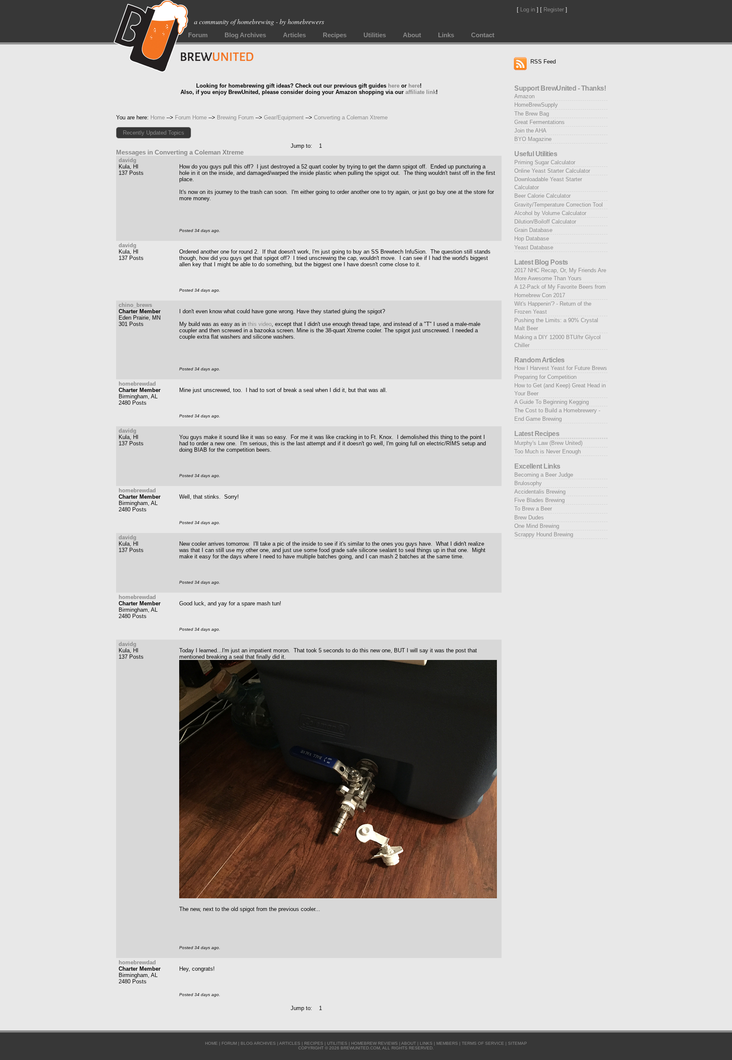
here (393, 86)
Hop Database (531, 238)
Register (553, 9)
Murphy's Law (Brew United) (548, 443)
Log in (527, 9)
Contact (482, 35)
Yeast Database (533, 247)
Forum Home (191, 117)
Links (446, 35)
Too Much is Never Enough (547, 451)
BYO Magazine (533, 139)
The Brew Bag (531, 113)
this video (260, 324)
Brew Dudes (529, 517)
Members (447, 1043)
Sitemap (517, 1043)
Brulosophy (528, 483)
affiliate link (420, 92)
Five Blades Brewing (539, 500)
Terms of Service (483, 1043)
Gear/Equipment (284, 117)
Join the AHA (530, 130)
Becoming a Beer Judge (543, 475)
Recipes (335, 35)
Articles (294, 35)
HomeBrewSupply (536, 105)
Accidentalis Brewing (540, 492)
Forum (198, 35)
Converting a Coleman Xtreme (351, 117)
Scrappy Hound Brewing (543, 534)
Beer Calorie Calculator (542, 196)
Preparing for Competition (545, 377)
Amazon (524, 96)
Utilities (374, 35)
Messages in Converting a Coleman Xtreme (180, 152)
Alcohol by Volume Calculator (550, 213)
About (412, 35)
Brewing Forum (235, 117)
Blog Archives (245, 35)
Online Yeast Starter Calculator (552, 171)
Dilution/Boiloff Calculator (545, 221)
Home (157, 117)
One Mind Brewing (536, 526)
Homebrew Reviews (374, 1043)
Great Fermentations (539, 122)
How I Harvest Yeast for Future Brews (560, 368)
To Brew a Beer (533, 508)
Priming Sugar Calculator (544, 162)
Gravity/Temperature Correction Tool (558, 205)
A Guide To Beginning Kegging (551, 402)
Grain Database (533, 230)
